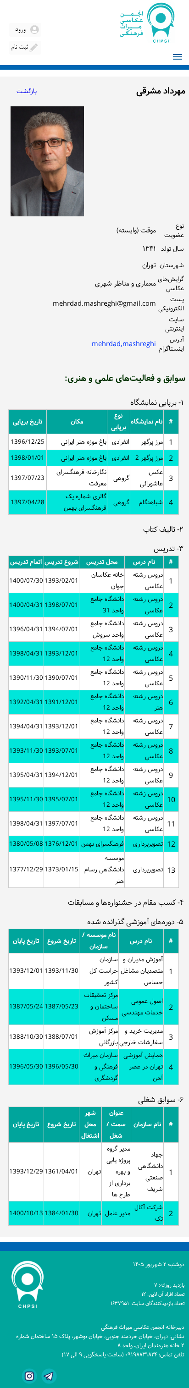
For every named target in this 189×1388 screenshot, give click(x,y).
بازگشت (27, 91)
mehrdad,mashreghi (124, 344)
